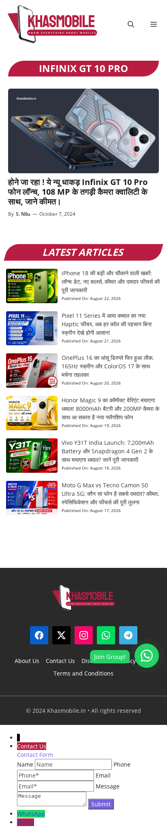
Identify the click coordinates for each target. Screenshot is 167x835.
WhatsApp (31, 814)
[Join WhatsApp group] (147, 656)
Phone (25, 822)
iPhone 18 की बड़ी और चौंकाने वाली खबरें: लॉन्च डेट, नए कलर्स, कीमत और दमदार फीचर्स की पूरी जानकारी (111, 281)
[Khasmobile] (52, 24)
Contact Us (60, 661)
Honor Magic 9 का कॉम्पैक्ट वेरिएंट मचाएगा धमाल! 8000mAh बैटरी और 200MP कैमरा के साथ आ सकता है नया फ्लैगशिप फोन (110, 408)
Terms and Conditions (83, 673)
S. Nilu (23, 213)
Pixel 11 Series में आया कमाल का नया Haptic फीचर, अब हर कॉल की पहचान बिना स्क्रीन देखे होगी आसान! (107, 324)
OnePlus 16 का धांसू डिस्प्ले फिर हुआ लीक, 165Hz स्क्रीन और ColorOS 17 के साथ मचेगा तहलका (108, 366)
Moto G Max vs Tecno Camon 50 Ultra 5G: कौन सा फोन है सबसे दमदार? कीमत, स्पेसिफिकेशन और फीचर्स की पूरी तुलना (110, 493)
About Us (27, 661)
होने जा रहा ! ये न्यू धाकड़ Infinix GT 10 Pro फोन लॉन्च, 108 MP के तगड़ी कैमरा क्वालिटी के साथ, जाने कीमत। (78, 191)
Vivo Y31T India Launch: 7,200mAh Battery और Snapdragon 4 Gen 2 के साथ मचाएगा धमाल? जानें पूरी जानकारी (108, 451)
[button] (131, 24)
